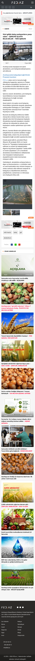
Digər (2, 632)
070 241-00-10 (7, 642)
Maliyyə (20, 621)
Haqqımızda (21, 635)
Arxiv (2, 635)
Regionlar (4, 630)
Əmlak (19, 630)
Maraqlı (20, 627)
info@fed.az (6, 647)
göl (21, 232)
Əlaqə (19, 632)
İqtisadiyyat (21, 624)
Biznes (3, 624)
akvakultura (7, 238)
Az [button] (31, 7)
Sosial (3, 627)
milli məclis (7, 232)
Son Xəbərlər (4, 621)
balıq (15, 232)
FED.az (5, 80)
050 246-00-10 (8, 645)
